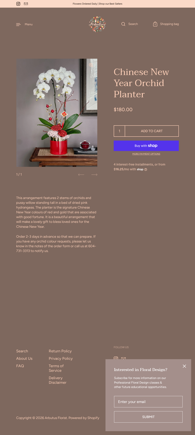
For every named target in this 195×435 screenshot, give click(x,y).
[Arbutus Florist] (97, 24)
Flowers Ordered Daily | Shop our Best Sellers (97, 3)
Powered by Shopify (84, 418)
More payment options (146, 154)
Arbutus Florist (56, 418)
